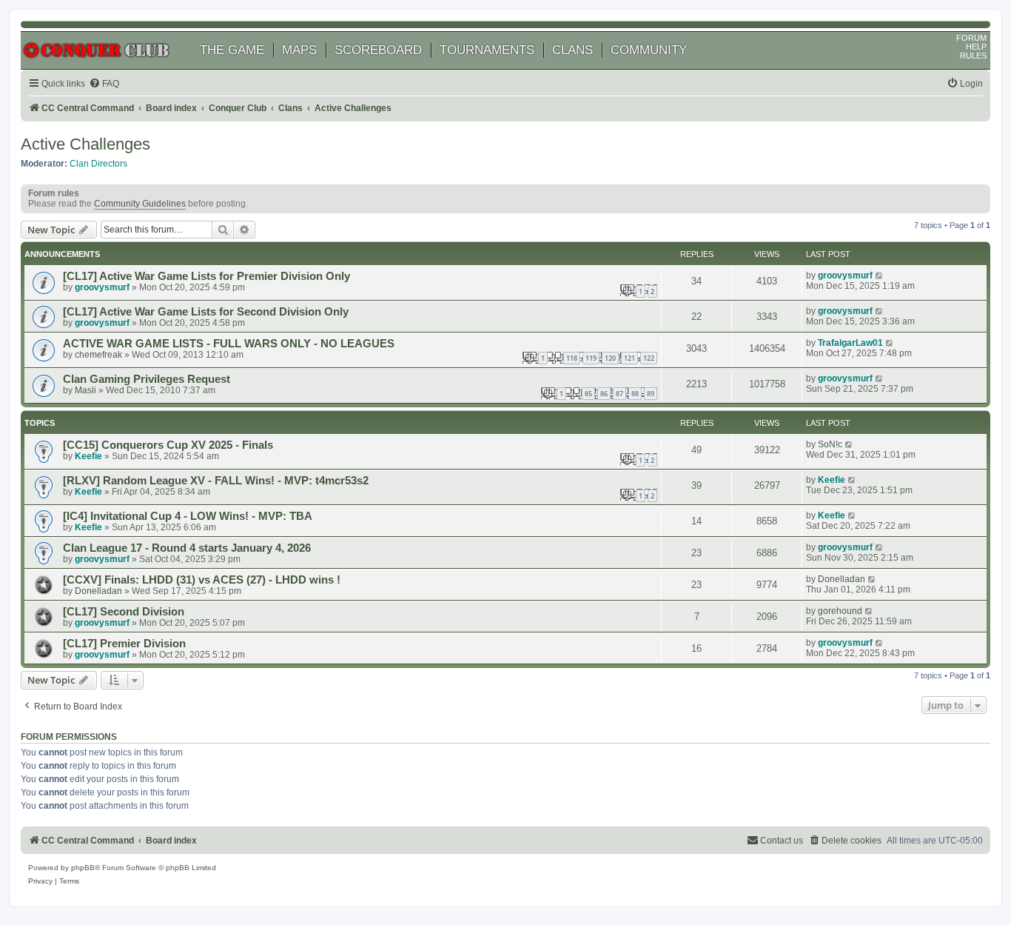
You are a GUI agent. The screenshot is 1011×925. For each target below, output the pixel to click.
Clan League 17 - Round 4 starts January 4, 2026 (187, 548)
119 (591, 358)
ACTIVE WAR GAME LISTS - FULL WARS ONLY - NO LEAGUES (228, 344)
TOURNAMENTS (487, 50)
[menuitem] (104, 84)
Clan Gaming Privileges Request (146, 379)
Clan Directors (98, 163)
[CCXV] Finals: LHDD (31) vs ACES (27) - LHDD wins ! (201, 580)
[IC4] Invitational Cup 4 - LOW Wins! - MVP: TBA (187, 516)
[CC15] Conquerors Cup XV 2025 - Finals (168, 445)
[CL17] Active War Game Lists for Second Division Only (206, 312)
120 (610, 358)
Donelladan (98, 591)
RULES (973, 55)
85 (588, 393)
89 (650, 393)
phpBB (83, 868)
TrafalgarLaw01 (850, 343)
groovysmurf (102, 287)
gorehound (840, 611)
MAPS (299, 50)
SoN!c (830, 444)
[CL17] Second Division (123, 612)
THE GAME (232, 50)
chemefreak (98, 355)
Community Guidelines (140, 203)
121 (629, 358)
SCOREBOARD (378, 50)
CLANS (572, 50)
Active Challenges (85, 144)
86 (604, 393)
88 (635, 393)
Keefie (88, 456)
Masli (85, 390)
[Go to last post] (879, 275)
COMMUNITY (649, 50)
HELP (976, 46)
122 (648, 358)
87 (619, 393)
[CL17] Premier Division (124, 643)
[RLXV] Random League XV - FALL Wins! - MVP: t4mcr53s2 (216, 481)
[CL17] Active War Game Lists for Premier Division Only (206, 276)
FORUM (971, 37)
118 (571, 358)
